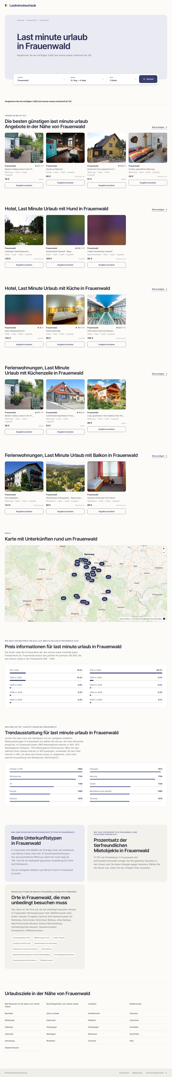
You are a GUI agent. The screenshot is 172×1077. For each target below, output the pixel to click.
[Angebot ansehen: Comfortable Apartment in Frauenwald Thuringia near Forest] (65, 394)
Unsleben (92, 1004)
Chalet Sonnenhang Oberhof (99, 251)
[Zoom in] (164, 549)
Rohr (132, 1041)
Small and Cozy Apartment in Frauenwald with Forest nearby (113, 169)
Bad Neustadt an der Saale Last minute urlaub (22, 1005)
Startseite (20, 20)
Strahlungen (93, 1027)
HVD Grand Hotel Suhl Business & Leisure (105, 331)
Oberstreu (134, 1020)
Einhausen (92, 1034)
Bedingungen (137, 1073)
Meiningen (51, 1034)
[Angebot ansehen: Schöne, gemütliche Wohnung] (148, 148)
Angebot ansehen (24, 185)
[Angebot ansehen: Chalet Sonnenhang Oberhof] (106, 230)
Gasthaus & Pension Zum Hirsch (101, 498)
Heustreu (134, 1013)
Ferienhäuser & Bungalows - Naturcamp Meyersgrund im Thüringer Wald (78, 498)
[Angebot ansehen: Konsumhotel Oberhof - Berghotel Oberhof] (65, 230)
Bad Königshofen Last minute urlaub (62, 1004)
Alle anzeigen (159, 127)
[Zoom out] (164, 553)
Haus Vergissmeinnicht (15, 331)
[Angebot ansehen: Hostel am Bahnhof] (65, 148)
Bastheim (9, 1013)
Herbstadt (50, 1020)
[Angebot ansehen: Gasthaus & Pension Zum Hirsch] (106, 476)
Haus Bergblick (11, 498)
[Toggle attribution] (164, 618)
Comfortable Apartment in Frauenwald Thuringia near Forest (72, 416)
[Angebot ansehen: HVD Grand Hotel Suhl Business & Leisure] (106, 310)
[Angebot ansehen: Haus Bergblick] (24, 476)
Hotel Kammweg (53, 331)
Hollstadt (9, 1027)
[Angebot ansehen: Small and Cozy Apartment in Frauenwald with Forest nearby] (106, 148)
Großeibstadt (94, 1013)
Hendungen (51, 1027)
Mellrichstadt (135, 1004)
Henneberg (10, 1041)
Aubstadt (9, 1034)
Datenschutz (124, 1073)
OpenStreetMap (156, 619)
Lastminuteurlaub (23, 5)
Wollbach (92, 1020)
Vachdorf (92, 1041)
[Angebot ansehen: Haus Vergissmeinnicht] (24, 310)
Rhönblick (50, 1041)
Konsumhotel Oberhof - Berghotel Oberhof (64, 251)
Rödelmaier (10, 1020)
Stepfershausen (12, 1047)
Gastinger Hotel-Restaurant (17, 251)
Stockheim (134, 1034)
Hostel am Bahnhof (54, 169)
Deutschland (32, 20)
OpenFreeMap (124, 619)
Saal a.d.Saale (52, 1013)
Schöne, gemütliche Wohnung (142, 169)
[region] (86, 583)
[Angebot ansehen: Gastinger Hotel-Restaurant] (24, 230)
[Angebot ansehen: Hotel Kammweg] (65, 310)
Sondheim (134, 1027)
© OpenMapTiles (136, 619)
